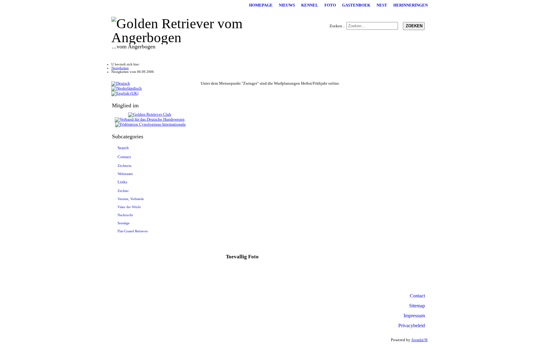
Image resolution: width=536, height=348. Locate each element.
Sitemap (417, 305)
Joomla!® (419, 340)
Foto (330, 5)
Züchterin (125, 165)
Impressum (414, 315)
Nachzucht (125, 215)
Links (122, 182)
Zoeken (414, 26)
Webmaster (125, 174)
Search (123, 148)
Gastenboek (356, 5)
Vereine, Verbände (131, 199)
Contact (124, 157)
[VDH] (150, 119)
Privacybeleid (411, 325)
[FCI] (150, 124)
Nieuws (287, 5)
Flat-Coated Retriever (133, 231)
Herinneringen (410, 5)
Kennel (309, 5)
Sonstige (124, 223)
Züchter (123, 191)
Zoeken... (337, 26)
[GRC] (149, 114)
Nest (382, 5)
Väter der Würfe (129, 207)
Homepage (261, 5)
